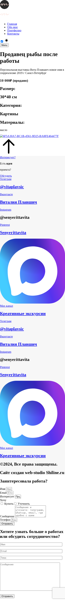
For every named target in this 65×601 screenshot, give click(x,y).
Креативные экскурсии (23, 313)
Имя (3, 488)
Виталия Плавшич (18, 202)
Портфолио (14, 30)
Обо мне (12, 27)
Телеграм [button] (5, 179)
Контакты (13, 33)
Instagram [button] (5, 209)
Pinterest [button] (5, 224)
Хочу (3, 500)
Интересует (7, 496)
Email (3, 492)
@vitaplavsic (12, 186)
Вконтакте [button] (6, 194)
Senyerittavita (13, 232)
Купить (8, 503)
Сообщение (7, 516)
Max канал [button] (6, 305)
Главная (12, 23)
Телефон (5, 519)
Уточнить (24, 503)
